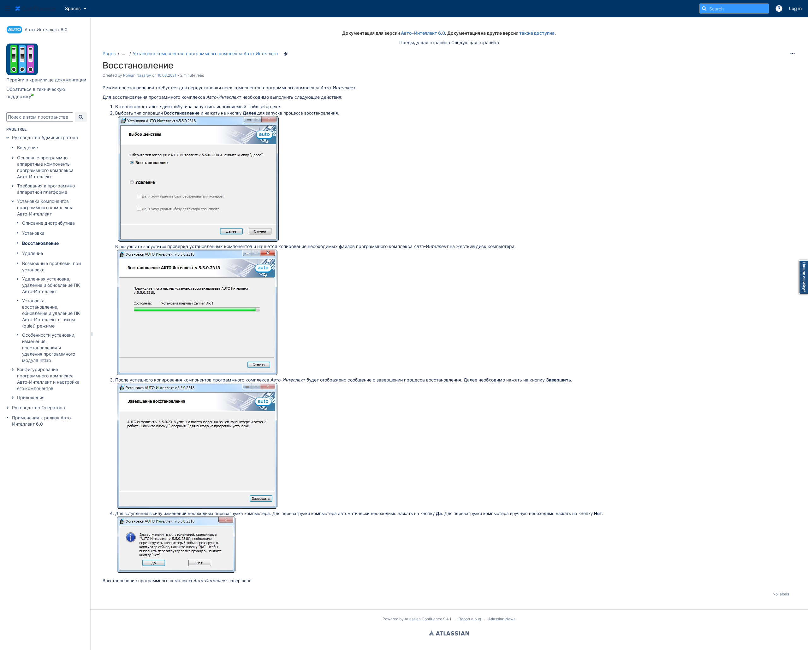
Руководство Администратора (45, 137)
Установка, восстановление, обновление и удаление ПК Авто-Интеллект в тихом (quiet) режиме (51, 313)
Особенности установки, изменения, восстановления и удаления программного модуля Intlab (48, 347)
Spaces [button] (73, 8)
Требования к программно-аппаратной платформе (47, 189)
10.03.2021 (166, 75)
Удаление (32, 253)
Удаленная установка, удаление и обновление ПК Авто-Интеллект (51, 285)
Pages (109, 53)
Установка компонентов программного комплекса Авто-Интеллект (45, 207)
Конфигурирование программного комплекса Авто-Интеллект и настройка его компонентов (48, 379)
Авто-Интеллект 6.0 (423, 33)
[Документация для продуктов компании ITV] (22, 73)
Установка (33, 233)
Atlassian (449, 633)
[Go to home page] (35, 8)
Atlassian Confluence (423, 619)
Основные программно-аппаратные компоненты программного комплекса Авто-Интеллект (45, 167)
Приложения (31, 397)
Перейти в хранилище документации (46, 79)
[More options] (793, 53)
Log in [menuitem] (795, 8)
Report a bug (470, 619)
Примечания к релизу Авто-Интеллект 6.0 (42, 421)
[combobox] (39, 117)
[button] (7, 8)
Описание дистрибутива (48, 223)
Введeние (27, 147)
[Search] (704, 8)
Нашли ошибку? (804, 277)
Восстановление (40, 243)
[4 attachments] (285, 53)
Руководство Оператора (38, 407)
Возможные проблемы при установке (51, 266)
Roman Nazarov (137, 75)
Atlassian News (501, 619)
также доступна (537, 33)
